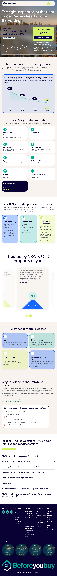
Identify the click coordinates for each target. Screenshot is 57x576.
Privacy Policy (50, 521)
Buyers (17, 517)
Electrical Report (29, 526)
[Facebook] (3, 512)
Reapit (38, 513)
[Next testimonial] (30, 315)
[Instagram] (11, 512)
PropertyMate (39, 522)
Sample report (7, 189)
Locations (49, 515)
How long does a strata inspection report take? (20, 467)
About (16, 512)
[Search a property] (48, 3)
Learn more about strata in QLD (10, 401)
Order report (8, 85)
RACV (37, 511)
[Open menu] (52, 3)
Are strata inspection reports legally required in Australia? (25, 488)
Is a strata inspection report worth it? (16, 461)
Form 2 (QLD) (28, 521)
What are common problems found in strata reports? (23, 472)
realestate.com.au (41, 515)
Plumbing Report (29, 528)
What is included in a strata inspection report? (20, 456)
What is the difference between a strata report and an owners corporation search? (26, 495)
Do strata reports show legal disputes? (17, 478)
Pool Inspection (29, 515)
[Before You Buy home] (9, 3)
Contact (49, 511)
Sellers (16, 519)
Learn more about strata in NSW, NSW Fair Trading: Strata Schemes (20, 399)
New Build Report (29, 534)
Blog (48, 513)
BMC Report (28, 537)
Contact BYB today (8, 449)
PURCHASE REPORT (43, 37)
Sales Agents (18, 515)
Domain (38, 518)
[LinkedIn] (7, 512)
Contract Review (29, 524)
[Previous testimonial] (26, 315)
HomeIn (38, 529)
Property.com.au (40, 520)
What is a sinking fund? (10, 483)
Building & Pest (29, 511)
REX (37, 524)
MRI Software (39, 526)
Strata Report (28, 513)
